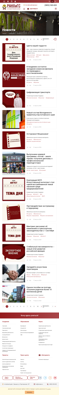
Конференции (42, 342)
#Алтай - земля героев (32, 170)
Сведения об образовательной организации (9, 351)
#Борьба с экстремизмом (46, 215)
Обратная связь (32, 378)
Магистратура (23, 330)
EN (55, 1)
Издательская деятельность (45, 326)
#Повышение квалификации (34, 276)
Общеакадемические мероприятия (43, 340)
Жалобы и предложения (19, 378)
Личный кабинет (15, 1)
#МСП (43, 196)
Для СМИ (22, 368)
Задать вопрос (6, 378)
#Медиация (44, 274)
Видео (21, 366)
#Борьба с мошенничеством (34, 141)
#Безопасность (37, 139)
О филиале (4, 326)
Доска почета (5, 339)
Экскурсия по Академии (7, 345)
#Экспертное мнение (32, 97)
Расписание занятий (4, 1)
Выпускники (5, 337)
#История (38, 55)
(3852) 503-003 (50, 5)
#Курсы (28, 274)
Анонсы (22, 361)
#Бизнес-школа (36, 274)
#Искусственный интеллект (33, 196)
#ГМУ (37, 56)
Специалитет (23, 328)
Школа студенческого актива (8, 361)
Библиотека (8, 1)
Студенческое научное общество (43, 333)
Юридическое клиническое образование (8, 367)
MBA (21, 334)
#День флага (46, 55)
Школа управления (6, 364)
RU (52, 1)
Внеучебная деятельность (7, 332)
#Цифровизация (50, 97)
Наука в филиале (42, 328)
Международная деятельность (9, 341)
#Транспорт (41, 97)
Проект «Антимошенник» (25, 372)
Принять (29, 392)
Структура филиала (6, 328)
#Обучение (36, 82)
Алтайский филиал (31, 5)
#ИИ (41, 194)
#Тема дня (29, 194)
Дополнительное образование (27, 332)
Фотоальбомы (23, 364)
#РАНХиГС (35, 194)
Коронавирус (23, 370)
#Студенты (29, 82)
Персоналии (5, 330)
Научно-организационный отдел (45, 344)
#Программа (42, 170)
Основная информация (44, 359)
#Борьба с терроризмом (33, 215)
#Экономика (41, 297)
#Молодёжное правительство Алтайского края (38, 122)
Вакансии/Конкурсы (6, 343)
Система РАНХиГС (6, 334)
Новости (22, 359)
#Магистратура (30, 56)
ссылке (49, 389)
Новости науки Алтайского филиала (44, 336)
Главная (4, 33)
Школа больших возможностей (9, 359)
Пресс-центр (12, 33)
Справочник (11, 1)
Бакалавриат (23, 326)
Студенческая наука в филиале (45, 330)
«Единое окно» (5, 369)
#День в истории (31, 55)
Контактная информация (7, 348)
